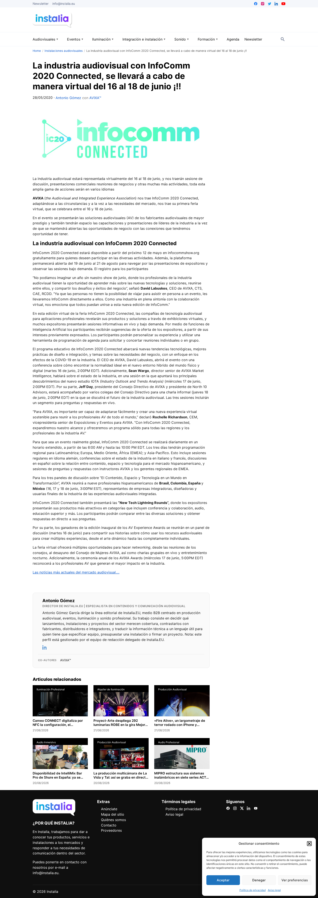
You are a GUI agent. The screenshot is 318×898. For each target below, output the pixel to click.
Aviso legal (274, 890)
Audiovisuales (44, 39)
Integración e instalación (142, 39)
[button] (309, 843)
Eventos (73, 39)
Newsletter (40, 3)
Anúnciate (109, 809)
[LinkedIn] (44, 647)
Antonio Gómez (68, 98)
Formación (206, 39)
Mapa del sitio (112, 814)
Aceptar (223, 880)
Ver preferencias (294, 880)
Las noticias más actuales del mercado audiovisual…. (76, 572)
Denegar (259, 880)
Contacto (108, 825)
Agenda (233, 39)
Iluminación (101, 39)
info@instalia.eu (63, 3)
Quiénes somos (113, 820)
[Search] (282, 39)
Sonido (180, 39)
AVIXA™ (95, 98)
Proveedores (111, 830)
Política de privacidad (252, 890)
